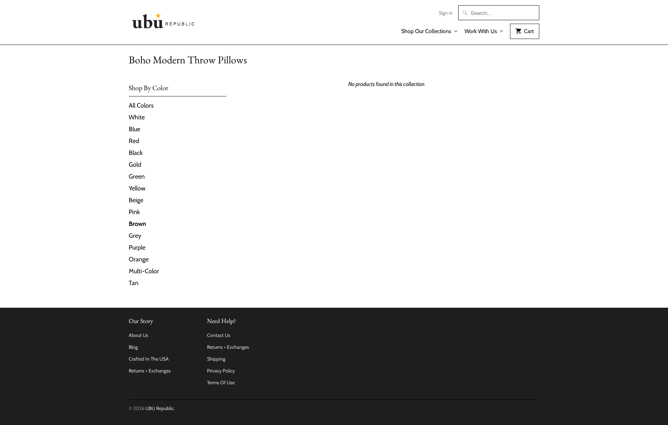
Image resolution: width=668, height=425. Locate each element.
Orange (139, 259)
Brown (137, 224)
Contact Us (218, 335)
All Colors (141, 105)
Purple (137, 247)
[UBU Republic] (163, 19)
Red (134, 141)
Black (136, 153)
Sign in (446, 13)
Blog (133, 347)
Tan (133, 283)
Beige (136, 200)
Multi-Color (144, 271)
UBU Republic (159, 408)
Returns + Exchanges (150, 371)
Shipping (216, 359)
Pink (134, 212)
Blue (134, 129)
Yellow (137, 188)
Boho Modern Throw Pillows (188, 59)
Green (137, 176)
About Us (138, 335)
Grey (135, 235)
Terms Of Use (221, 382)
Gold (135, 164)
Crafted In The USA (149, 359)
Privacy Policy (221, 371)
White (137, 117)
